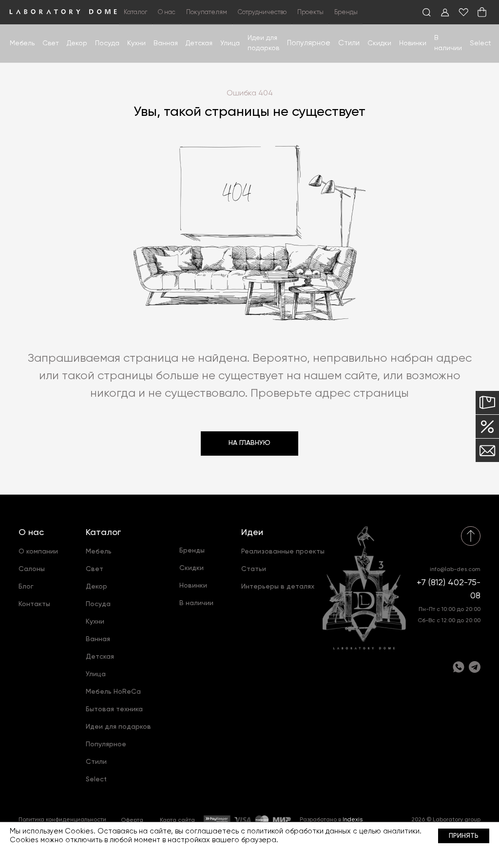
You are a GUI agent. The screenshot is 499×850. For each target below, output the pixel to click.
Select (480, 43)
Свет (50, 43)
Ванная (166, 43)
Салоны (32, 569)
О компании (38, 551)
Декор (77, 43)
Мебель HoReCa (113, 691)
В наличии (196, 603)
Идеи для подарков (118, 726)
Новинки (412, 43)
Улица (230, 43)
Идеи (252, 532)
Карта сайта (177, 820)
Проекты (310, 12)
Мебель (22, 43)
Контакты (34, 604)
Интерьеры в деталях (277, 586)
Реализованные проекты (283, 551)
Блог (26, 586)
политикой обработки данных (299, 831)
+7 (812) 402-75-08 (448, 589)
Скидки (379, 43)
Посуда (107, 43)
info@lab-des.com (455, 570)
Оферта (132, 820)
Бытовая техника (114, 709)
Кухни (136, 43)
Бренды (346, 12)
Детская (199, 43)
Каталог (103, 532)
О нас (31, 532)
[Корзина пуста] (482, 12)
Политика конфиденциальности (62, 820)
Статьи (253, 569)
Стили (96, 761)
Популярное (106, 744)
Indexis (353, 820)
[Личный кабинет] (445, 12)
